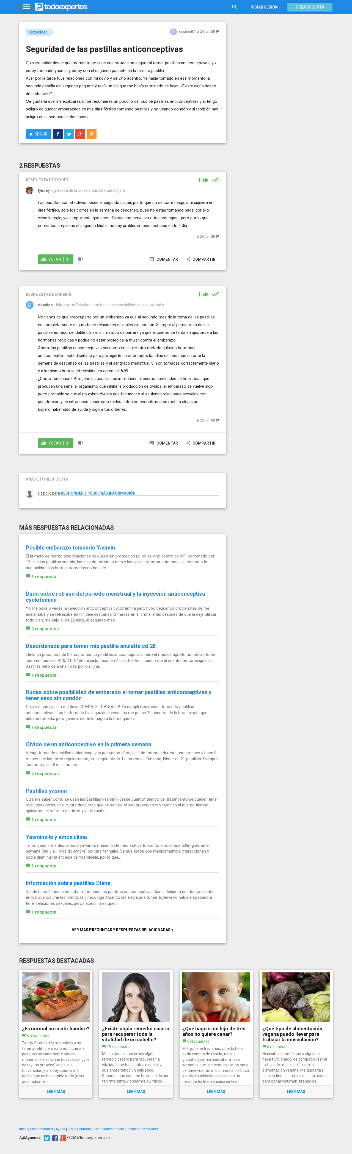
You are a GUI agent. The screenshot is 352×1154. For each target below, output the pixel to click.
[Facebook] (54, 1138)
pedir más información (111, 493)
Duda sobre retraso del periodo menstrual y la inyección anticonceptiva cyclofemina (115, 596)
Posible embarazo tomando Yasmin (70, 547)
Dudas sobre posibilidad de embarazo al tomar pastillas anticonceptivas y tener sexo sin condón (118, 695)
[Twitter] (46, 1138)
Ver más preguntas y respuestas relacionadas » (122, 930)
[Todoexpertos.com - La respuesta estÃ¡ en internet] (61, 7)
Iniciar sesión (263, 7)
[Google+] (62, 1138)
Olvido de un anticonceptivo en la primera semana (88, 744)
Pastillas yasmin (46, 790)
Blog (71, 1129)
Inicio (23, 1129)
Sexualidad (38, 32)
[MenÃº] (26, 7)
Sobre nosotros (41, 1129)
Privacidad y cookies (142, 1129)
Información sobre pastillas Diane (68, 883)
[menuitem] (58, 134)
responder (72, 493)
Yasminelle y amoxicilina (56, 837)
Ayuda (60, 1129)
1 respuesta (43, 576)
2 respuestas (45, 628)
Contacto (84, 1129)
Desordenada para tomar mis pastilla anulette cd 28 (91, 646)
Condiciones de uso (109, 1129)
